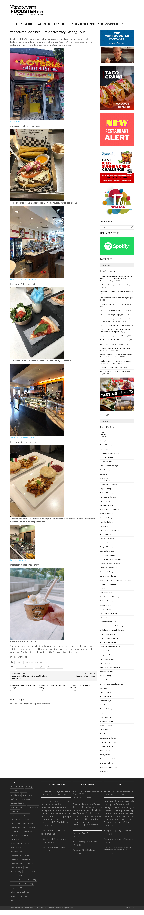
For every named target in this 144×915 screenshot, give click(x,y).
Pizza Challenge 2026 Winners (85, 841)
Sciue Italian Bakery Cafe (22, 437)
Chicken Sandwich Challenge (110, 563)
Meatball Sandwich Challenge (110, 667)
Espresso (15, 819)
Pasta (28, 856)
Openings (103, 688)
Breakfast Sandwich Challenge (110, 453)
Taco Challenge (105, 750)
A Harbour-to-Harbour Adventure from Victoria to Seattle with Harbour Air (124, 848)
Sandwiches (17, 864)
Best (23, 791)
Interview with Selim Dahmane (54, 847)
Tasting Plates (105, 755)
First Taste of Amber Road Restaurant (113, 340)
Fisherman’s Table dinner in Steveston (113, 304)
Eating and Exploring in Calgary (110, 315)
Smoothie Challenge (107, 543)
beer (14, 791)
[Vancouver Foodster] (27, 14)
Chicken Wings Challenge (108, 568)
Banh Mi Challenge (106, 445)
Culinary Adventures (110, 24)
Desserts (33, 807)
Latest (15, 24)
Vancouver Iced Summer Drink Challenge (114, 298)
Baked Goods (17, 787)
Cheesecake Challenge (108, 555)
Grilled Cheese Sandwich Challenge (112, 630)
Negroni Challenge (106, 680)
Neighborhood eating (20, 843)
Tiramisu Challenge (106, 763)
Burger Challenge (106, 462)
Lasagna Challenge (106, 655)
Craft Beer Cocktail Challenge (110, 597)
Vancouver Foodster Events (83, 24)
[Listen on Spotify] (117, 254)
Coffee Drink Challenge (108, 584)
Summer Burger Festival (108, 742)
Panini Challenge (106, 692)
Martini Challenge (106, 663)
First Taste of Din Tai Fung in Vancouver (79, 686)
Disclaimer (103, 437)
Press (102, 713)
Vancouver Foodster (55, 667)
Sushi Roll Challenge (107, 551)
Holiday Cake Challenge (108, 634)
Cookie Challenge (106, 593)
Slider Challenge (105, 730)
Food (26, 819)
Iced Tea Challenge (106, 505)
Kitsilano (25, 835)
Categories (104, 474)
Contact (102, 588)
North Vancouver (18, 852)
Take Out (16, 872)
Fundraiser (28, 823)
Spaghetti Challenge (107, 547)
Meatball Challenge (106, 514)
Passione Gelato (18, 560)
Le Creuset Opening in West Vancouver (113, 285)
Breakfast (16, 795)
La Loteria (15, 121)
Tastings (28, 24)
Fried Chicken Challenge (108, 497)
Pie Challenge (104, 526)
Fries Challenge (105, 501)
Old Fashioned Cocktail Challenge (111, 684)
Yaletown (15, 900)
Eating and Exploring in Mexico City (112, 336)
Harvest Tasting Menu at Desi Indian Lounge (52, 686)
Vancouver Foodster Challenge (23, 880)
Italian (14, 835)
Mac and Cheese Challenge (109, 509)
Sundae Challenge (106, 746)
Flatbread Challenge (107, 493)
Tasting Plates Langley (85, 676)
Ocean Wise (16, 856)
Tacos (28, 868)
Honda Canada (29, 827)
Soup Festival (104, 734)
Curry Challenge (105, 605)
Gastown (15, 827)
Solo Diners (16, 868)
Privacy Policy (104, 441)
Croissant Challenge (107, 601)
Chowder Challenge (107, 572)
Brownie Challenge (106, 457)
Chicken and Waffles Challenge (110, 559)
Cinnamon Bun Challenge (108, 576)
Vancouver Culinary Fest (108, 767)
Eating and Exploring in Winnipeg (111, 310)
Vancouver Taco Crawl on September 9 (113, 291)
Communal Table (18, 807)
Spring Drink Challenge (108, 738)
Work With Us (104, 771)
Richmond (25, 860)
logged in (27, 703)
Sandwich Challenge (107, 721)
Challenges (104, 478)
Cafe (14, 799)
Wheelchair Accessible (20, 892)
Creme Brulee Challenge (108, 485)
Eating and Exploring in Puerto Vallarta (113, 325)
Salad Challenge (105, 717)
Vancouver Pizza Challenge (84, 850)
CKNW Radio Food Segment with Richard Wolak (116, 580)
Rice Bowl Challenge (107, 539)
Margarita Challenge (107, 659)
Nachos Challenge (106, 518)
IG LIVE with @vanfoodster (109, 651)
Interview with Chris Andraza (53, 839)
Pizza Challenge (105, 701)
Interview (28, 831)
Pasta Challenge (105, 696)
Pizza (14, 860)
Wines (24, 896)
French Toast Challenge (108, 622)
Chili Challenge (105, 480)
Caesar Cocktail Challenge (109, 466)
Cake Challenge (105, 470)
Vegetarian (16, 888)
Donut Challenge (105, 609)
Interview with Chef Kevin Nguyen (55, 822)
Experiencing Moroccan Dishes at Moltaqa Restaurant (29, 677)
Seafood (30, 864)
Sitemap (103, 434)
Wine (14, 896)
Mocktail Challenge (106, 672)
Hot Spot (15, 831)
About (102, 432)
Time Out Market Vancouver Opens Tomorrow (115, 372)
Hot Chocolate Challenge (108, 642)
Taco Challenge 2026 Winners (110, 344)
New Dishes (16, 847)
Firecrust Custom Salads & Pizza (25, 279)
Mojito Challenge (105, 676)
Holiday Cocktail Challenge (109, 638)
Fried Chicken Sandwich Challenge (111, 626)
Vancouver (16, 876)
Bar (29, 787)
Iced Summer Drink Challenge (110, 647)
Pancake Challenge (106, 522)
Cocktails (25, 799)
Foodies (15, 823)
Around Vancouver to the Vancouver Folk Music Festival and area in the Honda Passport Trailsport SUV (116, 278)
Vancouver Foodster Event (22, 884)
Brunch (27, 795)
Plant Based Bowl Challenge (109, 530)
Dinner (15, 811)
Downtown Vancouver (24, 667)
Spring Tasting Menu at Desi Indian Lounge (23, 686)
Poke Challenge (105, 534)
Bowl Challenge (105, 449)
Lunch (15, 839)
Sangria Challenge (106, 726)
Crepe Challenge (105, 489)
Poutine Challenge (106, 709)
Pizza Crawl (104, 705)
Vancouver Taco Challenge (109, 367)
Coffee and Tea (17, 803)
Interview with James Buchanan (59, 791)
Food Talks (103, 618)
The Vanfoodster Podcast (109, 759)
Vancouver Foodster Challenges (52, 24)
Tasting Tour (40, 667)
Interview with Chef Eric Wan (53, 830)
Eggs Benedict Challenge (108, 613)
